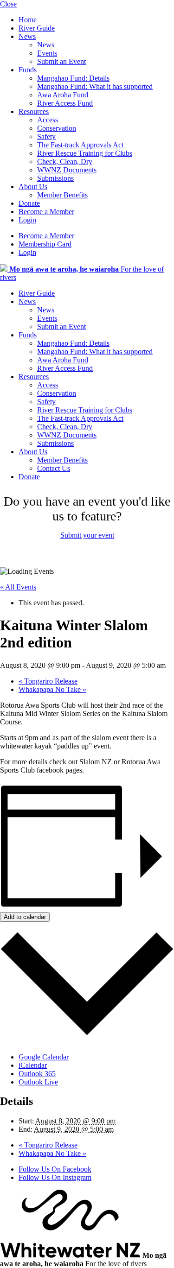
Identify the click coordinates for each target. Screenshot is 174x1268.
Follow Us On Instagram (55, 1177)
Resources (34, 111)
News (27, 36)
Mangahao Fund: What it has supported (95, 86)
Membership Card (45, 244)
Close (8, 4)
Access (47, 120)
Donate (29, 203)
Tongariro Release (48, 681)
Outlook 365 (37, 1074)
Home (28, 20)
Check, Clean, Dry (64, 161)
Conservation (56, 128)
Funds (28, 70)
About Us (33, 186)
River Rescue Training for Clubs (84, 153)
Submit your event (87, 535)
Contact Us (53, 468)
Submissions (55, 178)
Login (27, 220)
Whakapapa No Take (52, 689)
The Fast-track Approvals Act (80, 145)
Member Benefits (62, 195)
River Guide (37, 28)
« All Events (18, 587)
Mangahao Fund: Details (73, 78)
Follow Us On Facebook (55, 1169)
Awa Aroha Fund (62, 95)
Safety (46, 136)
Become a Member (46, 212)
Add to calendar (25, 916)
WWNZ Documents (67, 170)
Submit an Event (61, 61)
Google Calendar (44, 1057)
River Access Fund (65, 103)
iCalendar (33, 1065)
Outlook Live (38, 1082)
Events (47, 53)
